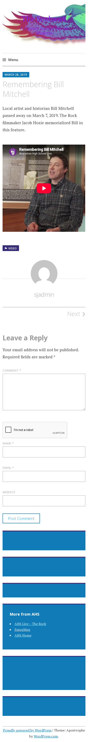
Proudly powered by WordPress (27, 730)
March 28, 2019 (16, 74)
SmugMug (22, 629)
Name (8, 443)
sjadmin (44, 294)
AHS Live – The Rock (30, 623)
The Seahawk (44, 18)
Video (12, 248)
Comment (12, 370)
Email (8, 468)
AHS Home (23, 635)
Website (9, 492)
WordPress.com (46, 736)
